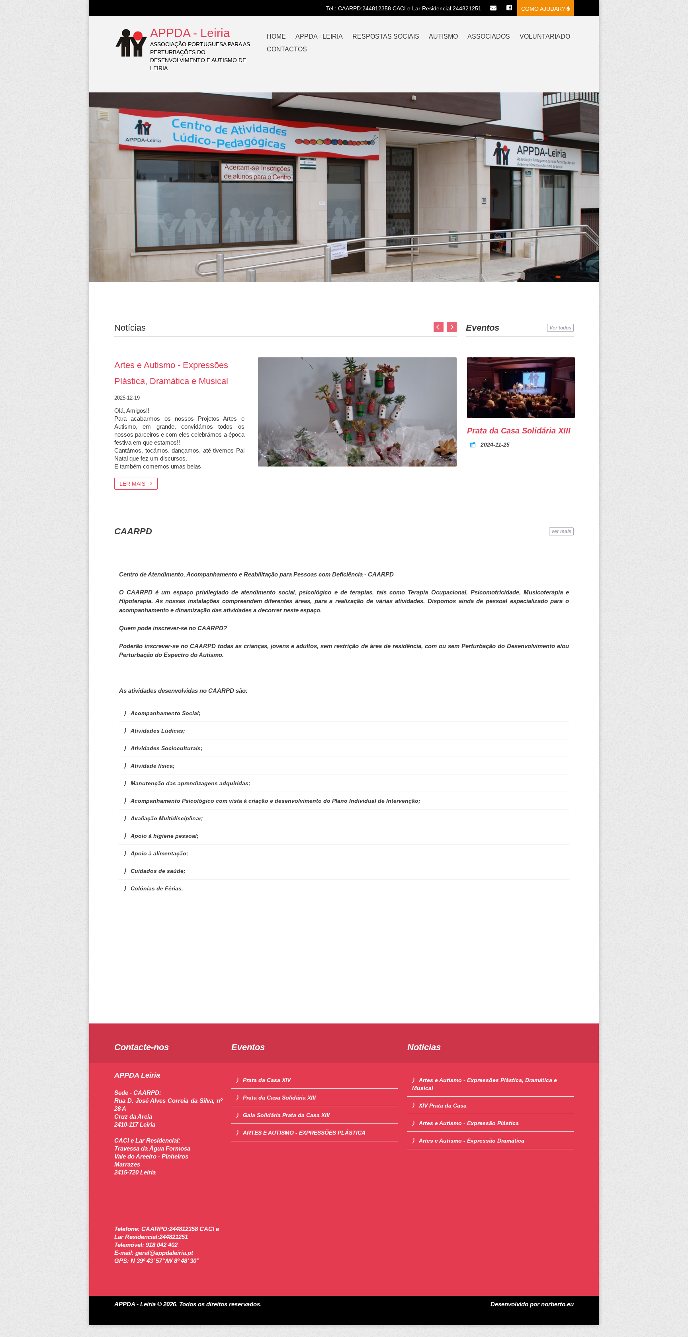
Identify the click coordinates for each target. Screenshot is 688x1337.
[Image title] (521, 387)
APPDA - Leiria (190, 32)
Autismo (443, 36)
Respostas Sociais (385, 36)
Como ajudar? (544, 9)
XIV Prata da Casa (443, 1105)
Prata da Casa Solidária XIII (519, 430)
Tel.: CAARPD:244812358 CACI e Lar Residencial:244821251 (403, 8)
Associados (488, 36)
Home (276, 36)
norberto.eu (557, 1304)
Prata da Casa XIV (267, 1080)
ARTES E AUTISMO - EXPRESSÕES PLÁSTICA (304, 1132)
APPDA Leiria (137, 1075)
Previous (439, 327)
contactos (287, 49)
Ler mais (133, 483)
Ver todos (560, 328)
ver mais (561, 531)
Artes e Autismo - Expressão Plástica (469, 1123)
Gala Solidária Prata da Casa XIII (286, 1115)
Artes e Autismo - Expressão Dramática (471, 1140)
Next (452, 327)
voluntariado (545, 36)
